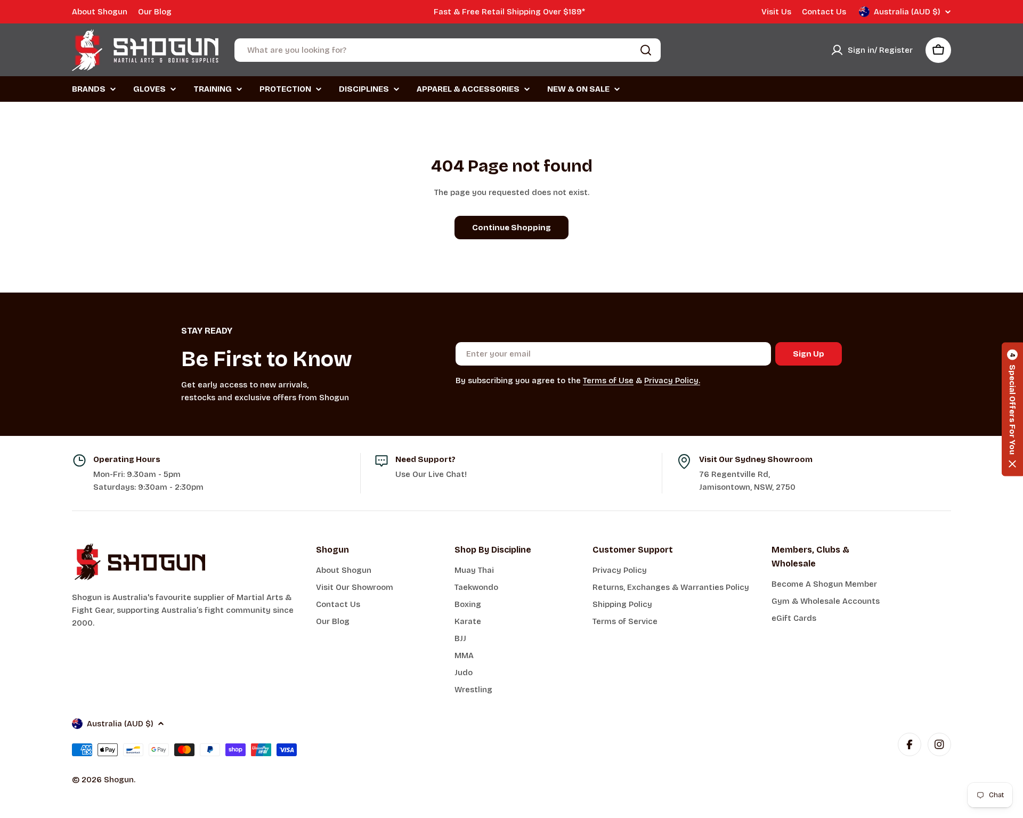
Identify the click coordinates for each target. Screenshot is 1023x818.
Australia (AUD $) (907, 12)
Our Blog (155, 12)
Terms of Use (608, 380)
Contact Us (824, 12)
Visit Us (776, 12)
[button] (1012, 409)
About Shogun (99, 12)
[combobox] (447, 50)
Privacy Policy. (672, 380)
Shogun (119, 779)
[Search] (645, 50)
